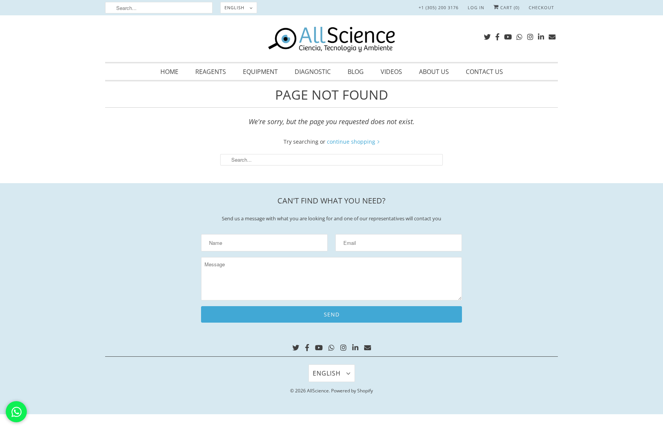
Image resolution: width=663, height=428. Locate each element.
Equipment (260, 71)
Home (169, 71)
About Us (434, 71)
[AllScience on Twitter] (487, 35)
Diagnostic (313, 71)
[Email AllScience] (552, 35)
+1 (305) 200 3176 (438, 7)
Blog (356, 71)
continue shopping (352, 141)
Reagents (210, 71)
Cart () (509, 7)
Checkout (541, 7)
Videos (391, 71)
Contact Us (484, 71)
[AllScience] (331, 40)
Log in (476, 7)
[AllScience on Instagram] (530, 35)
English (235, 7)
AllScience (318, 390)
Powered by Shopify (352, 390)
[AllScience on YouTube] (508, 35)
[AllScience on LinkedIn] (541, 35)
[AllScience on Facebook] (497, 35)
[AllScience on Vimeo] (519, 35)
